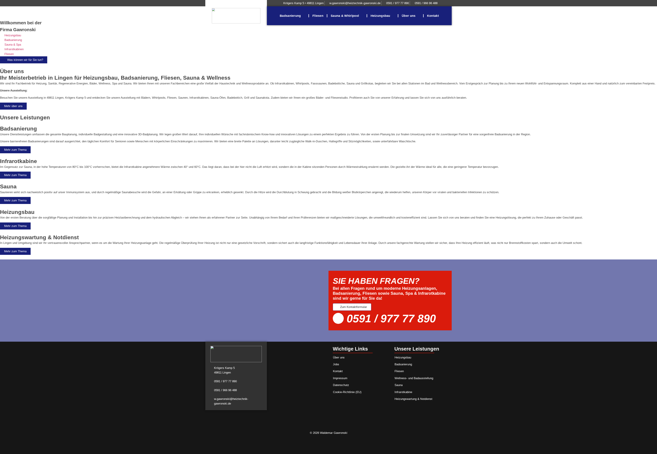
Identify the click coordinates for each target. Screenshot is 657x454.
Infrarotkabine (403, 392)
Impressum (340, 378)
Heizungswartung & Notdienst (413, 399)
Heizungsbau (380, 15)
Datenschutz (341, 385)
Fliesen (317, 15)
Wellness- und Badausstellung (414, 378)
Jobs (336, 364)
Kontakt (433, 15)
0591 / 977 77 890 (391, 318)
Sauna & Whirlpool (345, 15)
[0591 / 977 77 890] (338, 318)
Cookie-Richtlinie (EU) (347, 392)
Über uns (408, 15)
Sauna (399, 385)
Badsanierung (290, 15)
